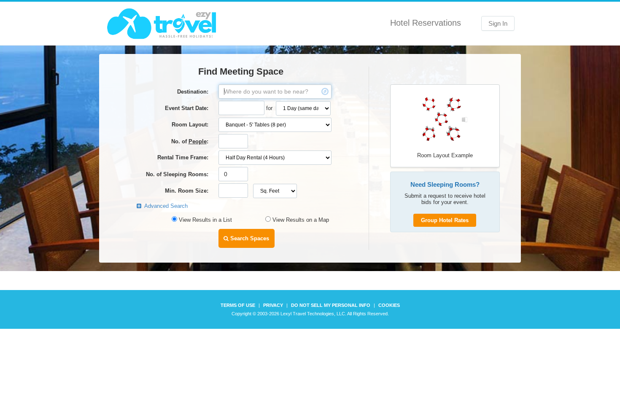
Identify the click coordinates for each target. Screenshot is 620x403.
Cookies (389, 305)
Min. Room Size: (186, 191)
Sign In (497, 23)
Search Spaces (249, 238)
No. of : (189, 141)
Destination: (192, 92)
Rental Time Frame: (182, 157)
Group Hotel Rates (445, 220)
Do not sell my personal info (330, 305)
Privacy (273, 305)
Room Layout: (190, 124)
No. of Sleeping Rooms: (177, 174)
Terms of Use (238, 305)
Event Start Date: (186, 108)
